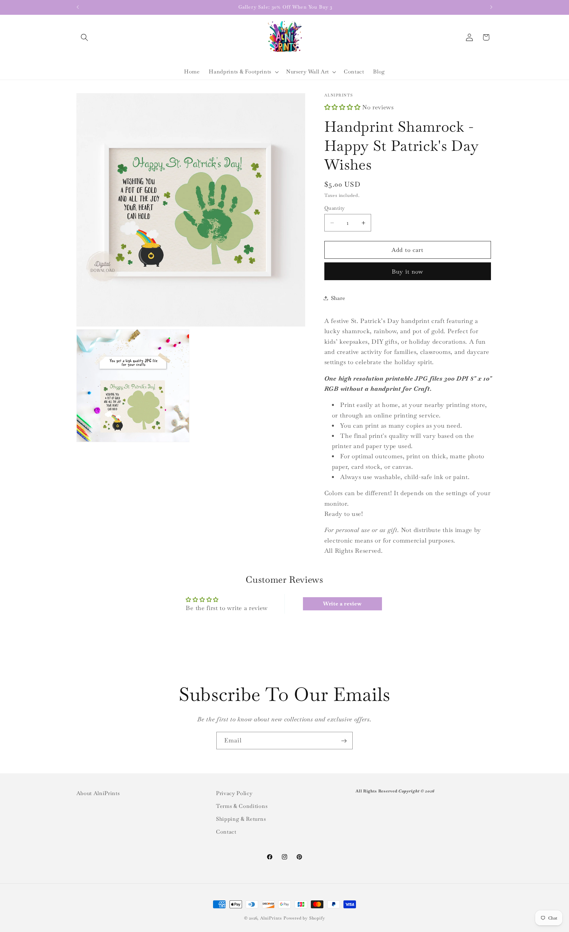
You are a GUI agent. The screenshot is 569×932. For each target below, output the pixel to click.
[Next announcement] (491, 7)
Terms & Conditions (241, 806)
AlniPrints (271, 918)
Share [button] (338, 298)
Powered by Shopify (304, 918)
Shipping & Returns (241, 818)
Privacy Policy (234, 793)
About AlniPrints (98, 793)
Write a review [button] (342, 603)
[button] (84, 37)
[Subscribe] (344, 741)
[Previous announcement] (77, 7)
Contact (226, 831)
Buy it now (407, 271)
